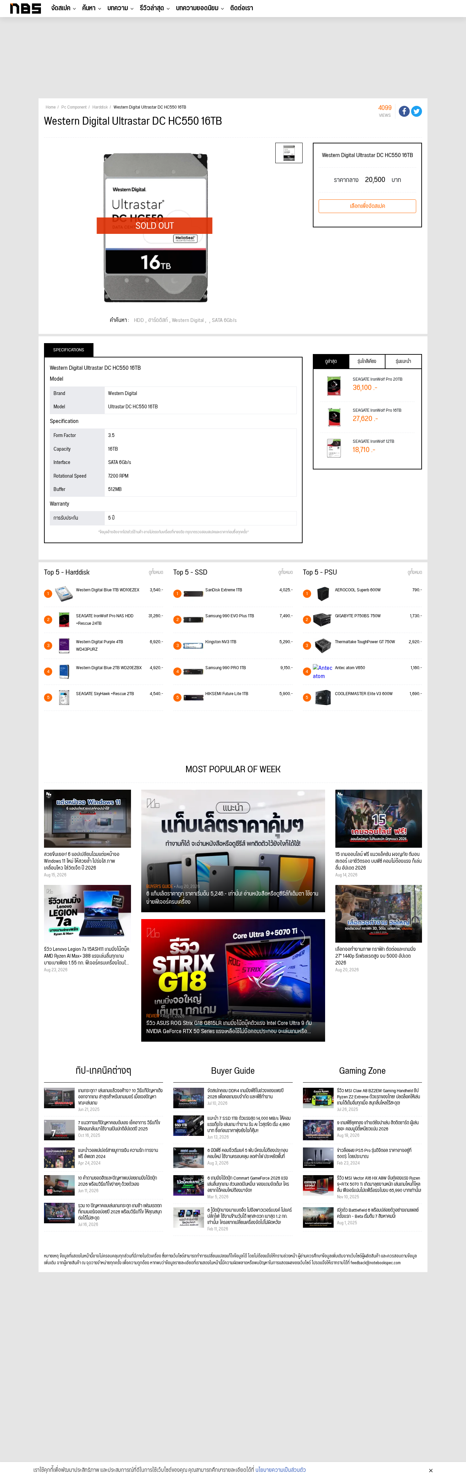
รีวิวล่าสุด (152, 8)
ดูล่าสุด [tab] (331, 361)
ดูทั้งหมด (156, 572)
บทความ (117, 8)
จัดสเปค (60, 8)
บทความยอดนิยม (197, 8)
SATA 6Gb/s (224, 320)
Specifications (68, 350)
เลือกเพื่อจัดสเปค (367, 206)
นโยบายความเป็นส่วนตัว (281, 1470)
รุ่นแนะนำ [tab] (403, 361)
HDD (139, 320)
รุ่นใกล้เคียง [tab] (367, 361)
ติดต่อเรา (241, 8)
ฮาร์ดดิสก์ (158, 320)
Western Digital (188, 320)
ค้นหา (89, 8)
